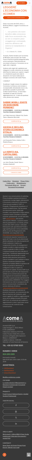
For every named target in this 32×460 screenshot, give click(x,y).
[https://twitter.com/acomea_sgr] (16, 417)
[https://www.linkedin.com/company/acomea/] (16, 423)
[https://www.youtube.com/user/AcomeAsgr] (16, 411)
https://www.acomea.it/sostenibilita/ (13, 235)
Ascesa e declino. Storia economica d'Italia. (13, 129)
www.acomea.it (10, 218)
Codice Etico (7, 181)
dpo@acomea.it (9, 370)
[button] (4, 454)
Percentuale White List (12, 185)
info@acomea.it (9, 368)
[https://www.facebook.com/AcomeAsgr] (16, 405)
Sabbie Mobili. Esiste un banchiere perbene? (15, 105)
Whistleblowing (21, 183)
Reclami (23, 185)
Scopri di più (15, 121)
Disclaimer (15, 181)
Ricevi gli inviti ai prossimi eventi (15, 17)
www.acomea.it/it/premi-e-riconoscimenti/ (15, 288)
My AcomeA (21, 3)
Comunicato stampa (16, 172)
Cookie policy (10, 183)
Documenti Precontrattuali (16, 187)
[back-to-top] (29, 455)
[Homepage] (6, 3)
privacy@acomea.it (10, 372)
